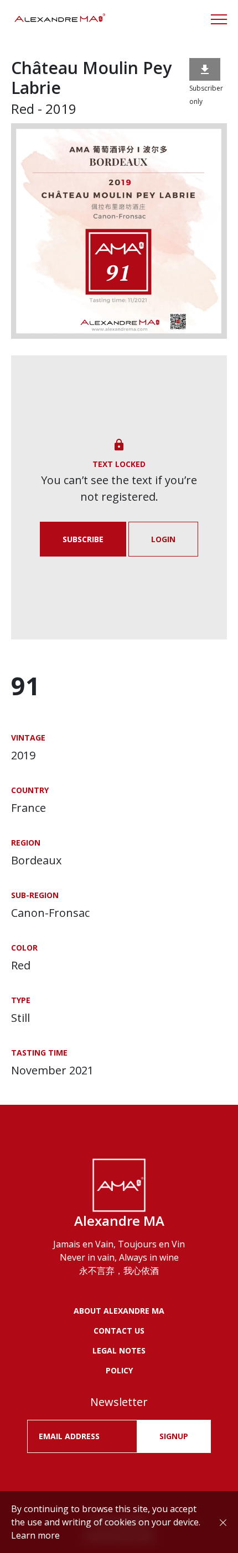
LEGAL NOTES (119, 1350)
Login (163, 539)
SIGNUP (173, 1436)
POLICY (119, 1370)
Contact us (119, 1330)
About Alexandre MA (119, 1310)
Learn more (35, 1535)
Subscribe (83, 539)
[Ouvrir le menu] (219, 19)
